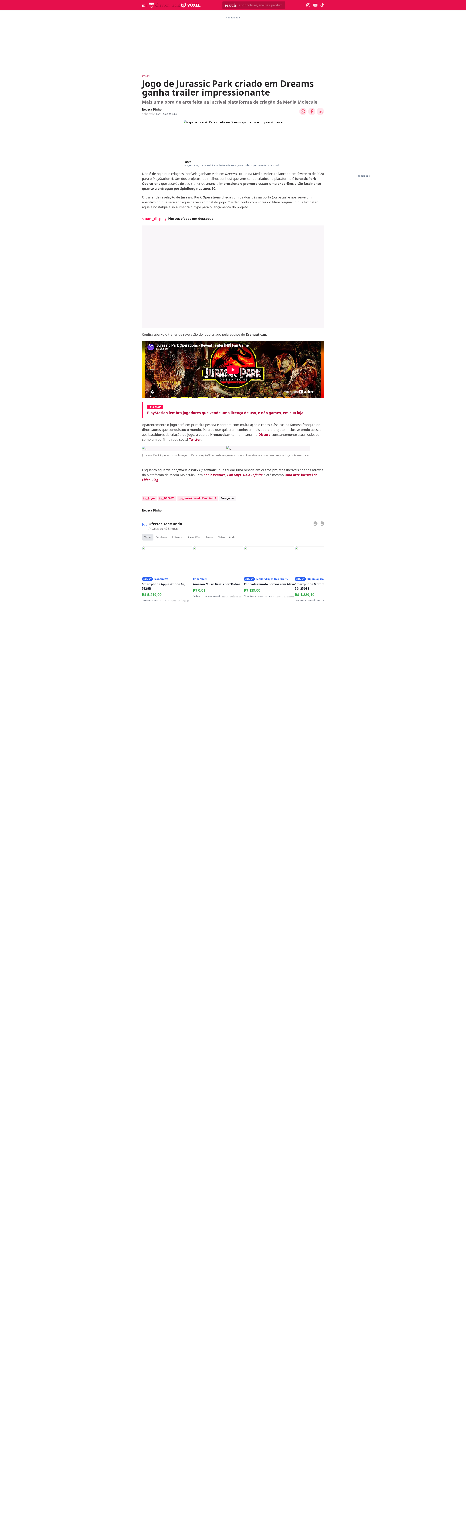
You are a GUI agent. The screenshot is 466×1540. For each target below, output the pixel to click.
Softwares (177, 537)
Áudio (232, 537)
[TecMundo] (151, 5)
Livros (209, 537)
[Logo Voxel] (190, 5)
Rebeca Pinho (152, 109)
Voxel (146, 76)
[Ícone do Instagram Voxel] (308, 5)
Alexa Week (195, 537)
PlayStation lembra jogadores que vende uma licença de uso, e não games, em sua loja (225, 412)
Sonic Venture (214, 475)
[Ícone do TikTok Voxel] (322, 5)
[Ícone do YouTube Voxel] (315, 5)
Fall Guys (234, 475)
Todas (147, 537)
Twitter (195, 439)
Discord (264, 434)
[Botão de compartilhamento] (303, 111)
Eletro (221, 537)
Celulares (161, 537)
